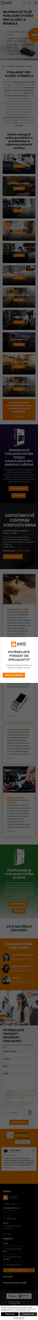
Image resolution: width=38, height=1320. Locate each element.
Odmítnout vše (28, 1314)
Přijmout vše (9, 1314)
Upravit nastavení (19, 1318)
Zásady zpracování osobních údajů (20, 1310)
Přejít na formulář (14, 675)
